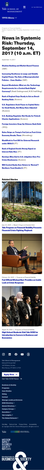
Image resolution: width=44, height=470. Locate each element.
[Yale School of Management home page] (12, 7)
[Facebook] (16, 355)
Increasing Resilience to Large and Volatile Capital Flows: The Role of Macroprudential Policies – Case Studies (20, 76)
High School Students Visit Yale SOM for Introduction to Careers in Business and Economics (20, 335)
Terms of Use (13, 424)
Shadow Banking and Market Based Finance (20, 65)
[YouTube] (22, 355)
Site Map (4, 424)
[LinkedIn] (9, 355)
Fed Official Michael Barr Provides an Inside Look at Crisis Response (21, 281)
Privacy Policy (23, 424)
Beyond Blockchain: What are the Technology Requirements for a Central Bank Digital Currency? (21, 88)
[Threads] (28, 355)
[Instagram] (3, 355)
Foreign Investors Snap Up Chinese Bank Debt (21, 124)
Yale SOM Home (37, 7)
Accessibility (33, 424)
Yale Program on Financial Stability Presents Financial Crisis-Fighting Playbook (21, 229)
